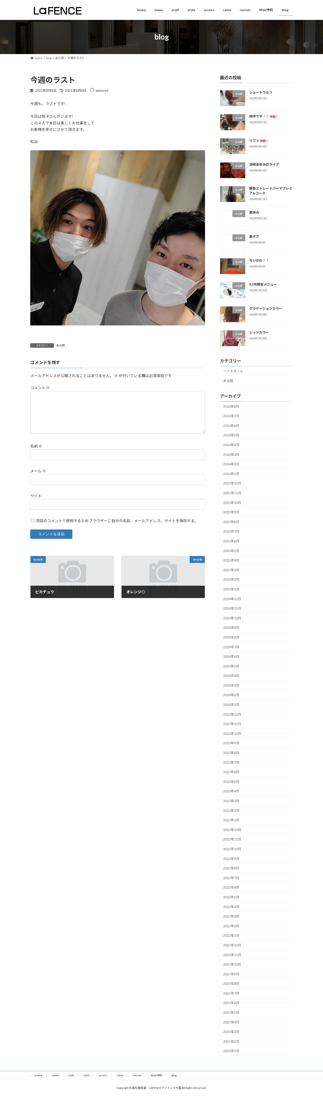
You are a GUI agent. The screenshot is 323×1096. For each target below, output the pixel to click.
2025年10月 (232, 502)
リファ (258, 140)
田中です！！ (263, 116)
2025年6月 (231, 541)
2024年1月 (231, 705)
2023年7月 (231, 762)
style (86, 1075)
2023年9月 (231, 743)
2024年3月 (231, 685)
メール (38, 471)
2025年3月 (231, 570)
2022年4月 (231, 906)
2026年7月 (231, 416)
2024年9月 (231, 628)
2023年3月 (231, 801)
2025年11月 (232, 493)
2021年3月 (231, 1032)
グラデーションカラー (265, 308)
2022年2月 (231, 926)
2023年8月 (231, 753)
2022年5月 (231, 897)
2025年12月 (232, 483)
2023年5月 (231, 781)
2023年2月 (231, 810)
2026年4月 (231, 445)
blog (174, 1075)
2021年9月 (231, 974)
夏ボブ (254, 236)
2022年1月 (231, 935)
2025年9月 (231, 512)
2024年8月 (231, 637)
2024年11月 (232, 608)
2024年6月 (231, 656)
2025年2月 (231, 579)
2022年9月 (231, 858)
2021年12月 (232, 945)
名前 (36, 446)
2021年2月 (231, 1041)
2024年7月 (231, 647)
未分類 (60, 345)
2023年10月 (232, 733)
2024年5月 (231, 666)
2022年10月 (232, 849)
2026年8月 (231, 406)
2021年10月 (232, 964)
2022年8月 (231, 868)
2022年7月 (231, 878)
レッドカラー (259, 332)
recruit (137, 1075)
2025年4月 (231, 560)
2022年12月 (232, 829)
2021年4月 (231, 1022)
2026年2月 (231, 464)
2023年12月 (232, 714)
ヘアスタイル (233, 371)
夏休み (254, 212)
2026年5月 (231, 435)
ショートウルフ (260, 92)
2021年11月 (232, 955)
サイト (36, 495)
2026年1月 (231, 473)
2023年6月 (231, 772)
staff (71, 1075)
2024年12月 (232, 599)
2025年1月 (231, 589)
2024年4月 (231, 676)
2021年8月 (231, 984)
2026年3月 (231, 454)
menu (55, 1075)
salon (120, 1075)
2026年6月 (231, 425)
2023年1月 (231, 820)
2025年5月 (231, 550)
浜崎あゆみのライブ (264, 164)
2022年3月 (231, 916)
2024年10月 (232, 618)
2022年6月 (231, 887)
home (38, 1075)
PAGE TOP (311, 1058)
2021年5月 (231, 1012)
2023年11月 (232, 724)
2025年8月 (231, 522)
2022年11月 (232, 839)
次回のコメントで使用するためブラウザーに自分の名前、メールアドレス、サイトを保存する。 (117, 520)
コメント (40, 387)
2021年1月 (231, 1051)
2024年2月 (231, 695)
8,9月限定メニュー (263, 284)
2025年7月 (231, 531)
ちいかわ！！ (259, 260)
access (103, 1075)
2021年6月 (231, 1003)
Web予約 (156, 1075)
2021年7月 (231, 993)
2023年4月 (231, 791)
